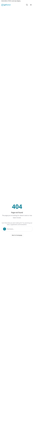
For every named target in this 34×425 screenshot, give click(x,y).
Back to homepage (17, 235)
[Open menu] (31, 5)
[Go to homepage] (6, 4)
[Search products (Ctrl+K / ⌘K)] (27, 5)
